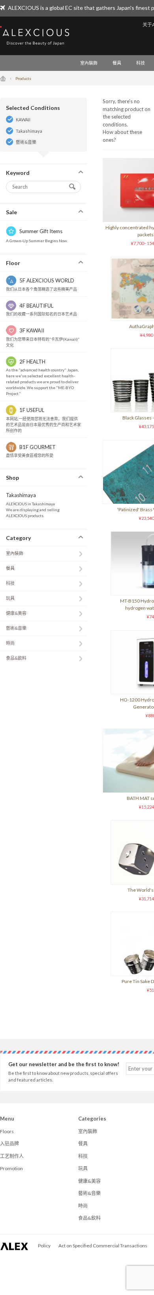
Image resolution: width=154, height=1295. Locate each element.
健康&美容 (16, 613)
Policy (44, 1246)
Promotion (11, 1168)
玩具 (10, 598)
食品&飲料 (16, 657)
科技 (140, 62)
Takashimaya (29, 131)
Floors (7, 1131)
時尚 (10, 643)
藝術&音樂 (26, 142)
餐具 (117, 62)
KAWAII (23, 119)
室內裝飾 (89, 62)
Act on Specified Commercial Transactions (102, 1246)
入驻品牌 (9, 1144)
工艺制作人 (12, 1156)
